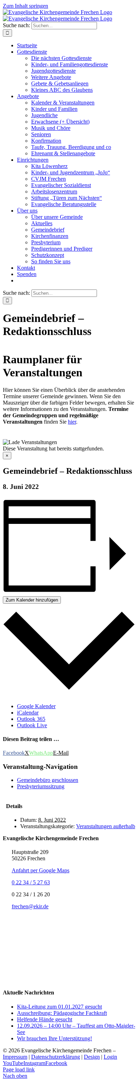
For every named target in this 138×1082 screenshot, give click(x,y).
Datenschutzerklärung (55, 1057)
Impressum (15, 1057)
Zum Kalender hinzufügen (32, 600)
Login (110, 1057)
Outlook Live (32, 725)
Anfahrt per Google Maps (40, 870)
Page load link (19, 1069)
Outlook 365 (31, 719)
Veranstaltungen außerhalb (105, 826)
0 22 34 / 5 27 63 (31, 882)
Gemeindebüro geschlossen (47, 780)
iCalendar (28, 713)
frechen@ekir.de (30, 906)
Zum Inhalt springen (25, 6)
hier (72, 422)
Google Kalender (36, 706)
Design (92, 1057)
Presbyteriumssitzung (40, 786)
